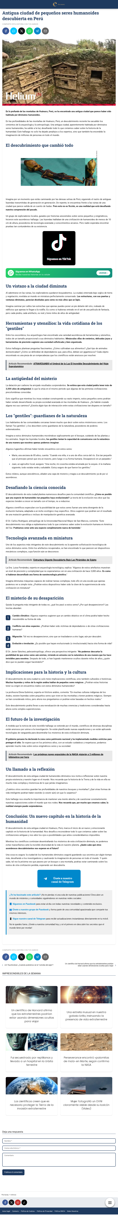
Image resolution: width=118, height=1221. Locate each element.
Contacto (15, 1211)
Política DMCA (60, 1211)
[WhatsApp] (29, 30)
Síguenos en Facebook (24, 904)
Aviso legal (6, 1211)
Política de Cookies (28, 1211)
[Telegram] (37, 30)
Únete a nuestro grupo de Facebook (31, 909)
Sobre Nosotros (72, 1211)
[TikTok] (24, 1202)
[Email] (45, 30)
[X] (21, 30)
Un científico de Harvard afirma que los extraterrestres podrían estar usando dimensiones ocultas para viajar (89, 965)
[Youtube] (18, 1202)
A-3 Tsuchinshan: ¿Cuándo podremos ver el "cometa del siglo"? (29, 965)
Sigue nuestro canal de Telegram (29, 918)
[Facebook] (5, 30)
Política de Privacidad (44, 1211)
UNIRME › (103, 273)
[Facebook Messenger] (13, 30)
